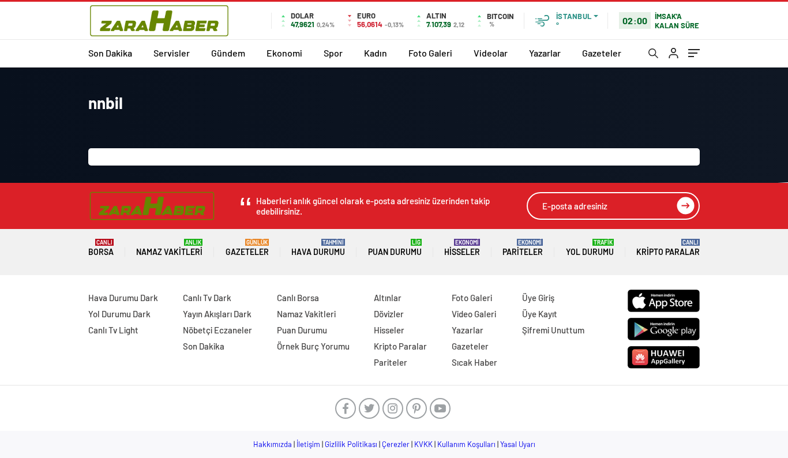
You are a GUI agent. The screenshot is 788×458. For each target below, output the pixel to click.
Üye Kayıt (539, 314)
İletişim (308, 444)
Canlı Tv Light (113, 330)
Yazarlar (545, 52)
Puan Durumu (395, 248)
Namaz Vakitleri (169, 248)
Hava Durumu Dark (123, 297)
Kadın (375, 52)
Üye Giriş (538, 297)
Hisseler (462, 248)
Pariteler (522, 248)
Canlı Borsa (298, 297)
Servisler (171, 52)
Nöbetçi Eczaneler (217, 330)
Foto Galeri (430, 52)
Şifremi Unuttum (553, 330)
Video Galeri (474, 314)
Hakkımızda (272, 444)
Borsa (101, 248)
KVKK (423, 444)
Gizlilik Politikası (351, 444)
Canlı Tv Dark (207, 297)
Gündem (228, 52)
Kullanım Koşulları (466, 444)
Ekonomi (284, 52)
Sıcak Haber (474, 362)
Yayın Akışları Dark (217, 314)
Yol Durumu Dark (119, 314)
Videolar (491, 52)
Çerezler (396, 444)
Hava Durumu (318, 248)
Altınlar (387, 297)
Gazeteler (601, 52)
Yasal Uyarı (517, 444)
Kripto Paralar (668, 248)
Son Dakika (110, 52)
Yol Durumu (590, 248)
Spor (333, 52)
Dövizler (389, 314)
